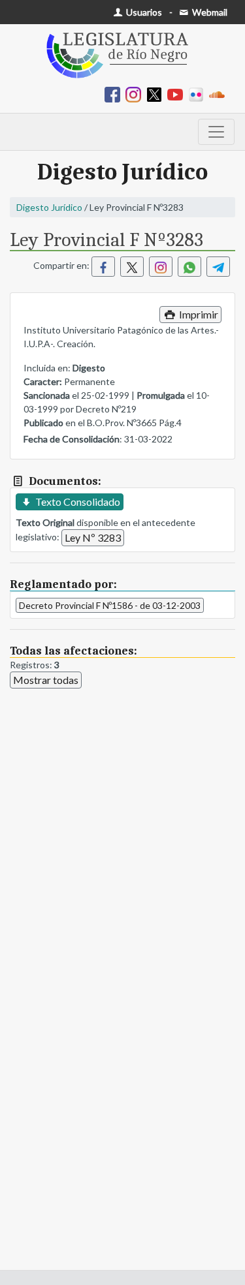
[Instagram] (135, 93)
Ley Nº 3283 (93, 537)
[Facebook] (115, 93)
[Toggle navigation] (216, 132)
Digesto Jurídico (49, 207)
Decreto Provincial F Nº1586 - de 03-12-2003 (110, 605)
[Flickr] (198, 93)
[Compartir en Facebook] (103, 266)
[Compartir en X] (132, 266)
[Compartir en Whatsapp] (189, 266)
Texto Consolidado (76, 501)
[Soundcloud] (219, 93)
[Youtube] (177, 93)
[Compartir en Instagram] (160, 266)
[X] (156, 93)
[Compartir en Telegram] (218, 266)
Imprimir (197, 314)
